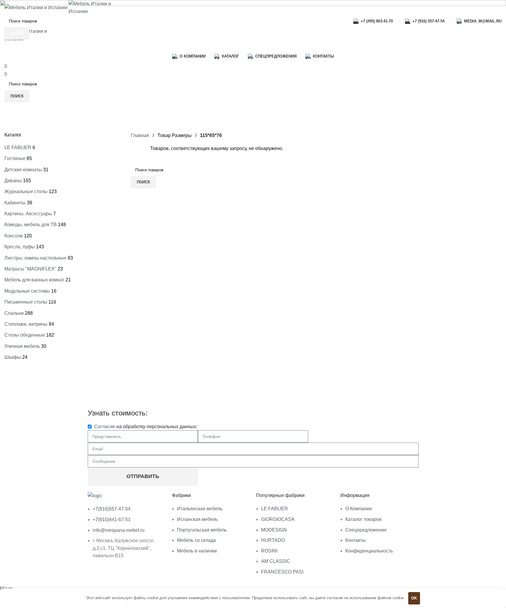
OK (414, 598)
